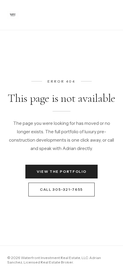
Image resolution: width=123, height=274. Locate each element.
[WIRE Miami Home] (13, 15)
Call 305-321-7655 (61, 189)
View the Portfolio (62, 171)
